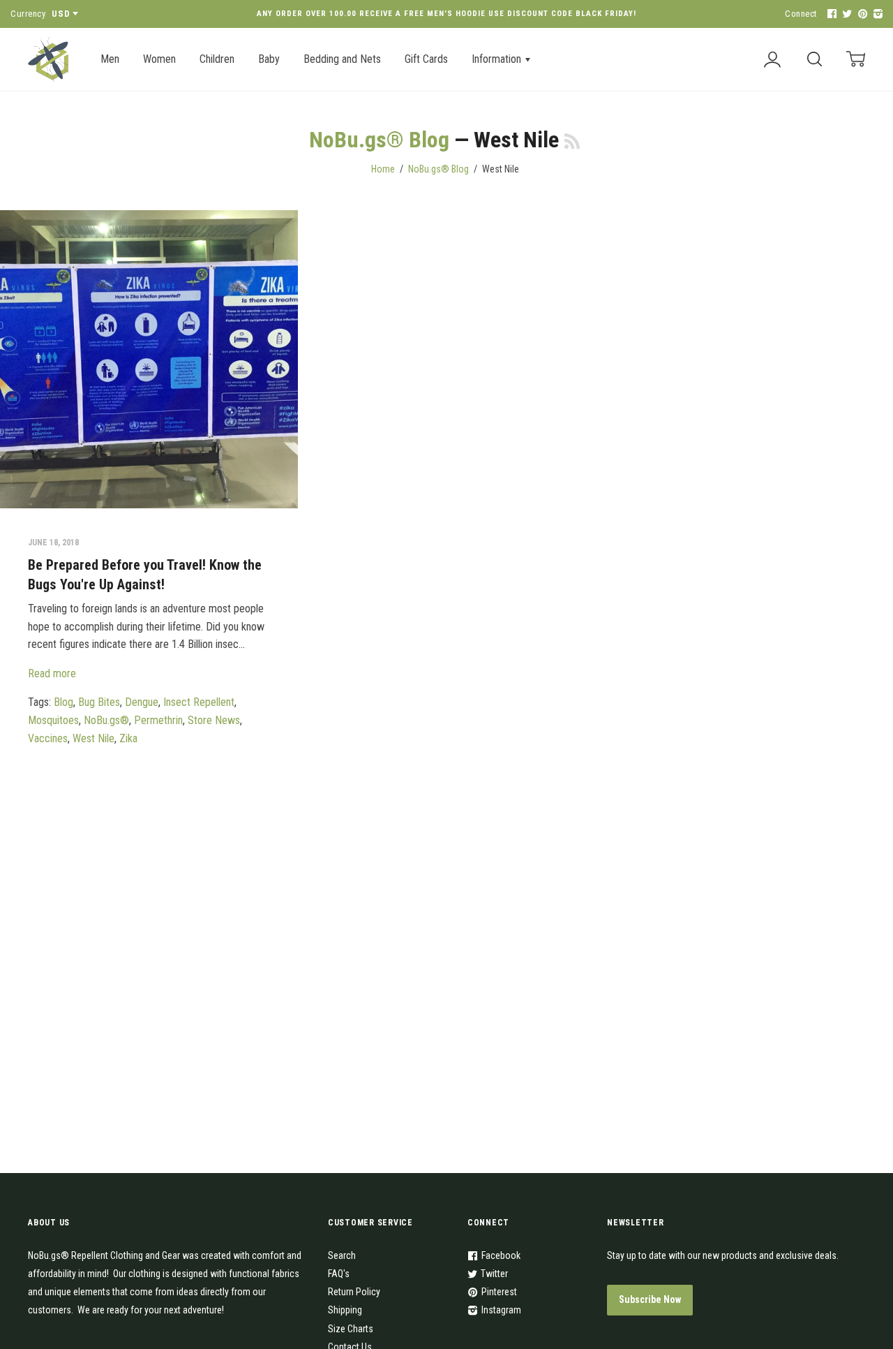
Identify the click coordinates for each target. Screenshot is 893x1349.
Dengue (141, 702)
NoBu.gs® (106, 720)
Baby (269, 59)
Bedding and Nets (342, 59)
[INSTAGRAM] (876, 14)
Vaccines (48, 738)
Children (217, 59)
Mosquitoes (53, 720)
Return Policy (354, 1291)
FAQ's (339, 1273)
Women (159, 59)
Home (383, 169)
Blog (63, 702)
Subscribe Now (650, 1299)
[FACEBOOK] (830, 14)
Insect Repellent (198, 702)
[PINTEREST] (861, 14)
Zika (128, 738)
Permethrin (158, 720)
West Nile (93, 738)
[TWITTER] (845, 14)
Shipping (345, 1309)
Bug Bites (99, 702)
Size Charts (350, 1328)
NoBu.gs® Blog (379, 139)
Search (342, 1255)
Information (498, 59)
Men (109, 59)
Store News (214, 720)
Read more (52, 673)
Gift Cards (426, 59)
